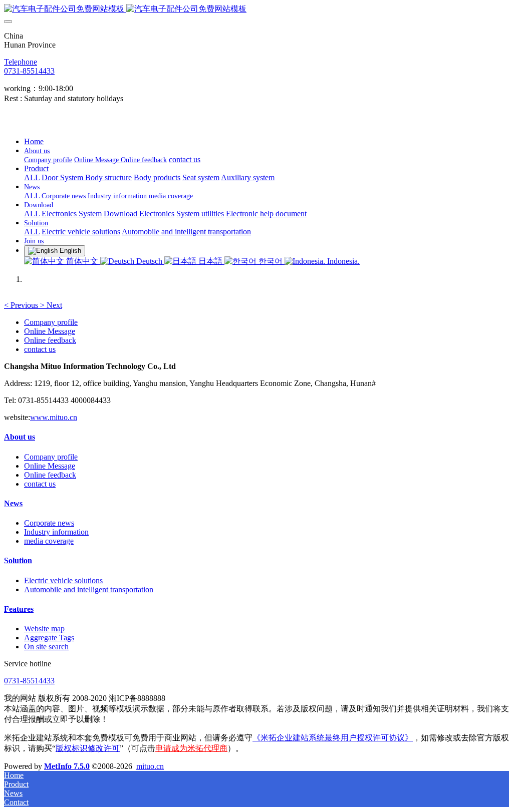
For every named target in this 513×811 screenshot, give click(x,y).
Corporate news (49, 523)
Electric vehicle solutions (63, 580)
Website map (44, 628)
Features (19, 609)
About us (19, 437)
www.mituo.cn (53, 417)
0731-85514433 (29, 71)
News (13, 503)
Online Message (49, 331)
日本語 (210, 261)
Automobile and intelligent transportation (88, 589)
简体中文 (82, 261)
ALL (32, 177)
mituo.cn (150, 766)
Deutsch (149, 261)
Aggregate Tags (49, 637)
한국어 (270, 261)
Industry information (56, 532)
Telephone (20, 62)
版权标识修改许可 (88, 748)
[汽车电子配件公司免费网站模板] (256, 9)
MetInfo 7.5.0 (67, 766)
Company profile (51, 322)
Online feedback (50, 340)
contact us (40, 349)
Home (34, 141)
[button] (22, 305)
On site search (46, 646)
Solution (18, 560)
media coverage (49, 541)
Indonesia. (342, 261)
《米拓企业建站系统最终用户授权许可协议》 (332, 737)
